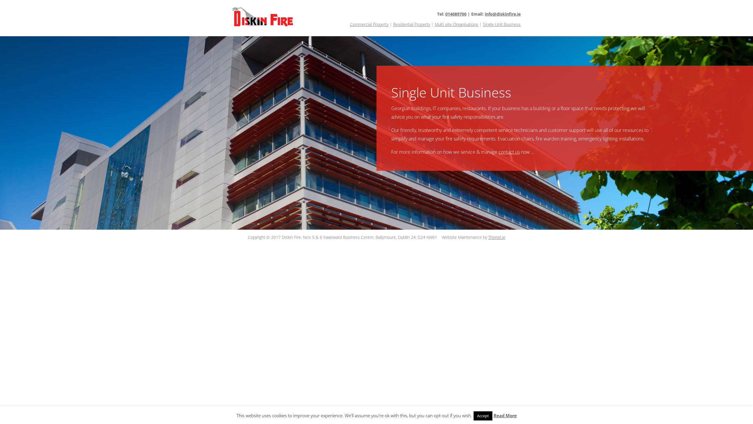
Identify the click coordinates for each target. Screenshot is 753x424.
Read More (505, 415)
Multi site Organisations (456, 24)
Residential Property (411, 24)
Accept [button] (483, 415)
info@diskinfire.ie (503, 14)
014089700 (456, 14)
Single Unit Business (502, 24)
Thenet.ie (496, 237)
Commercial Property (369, 24)
